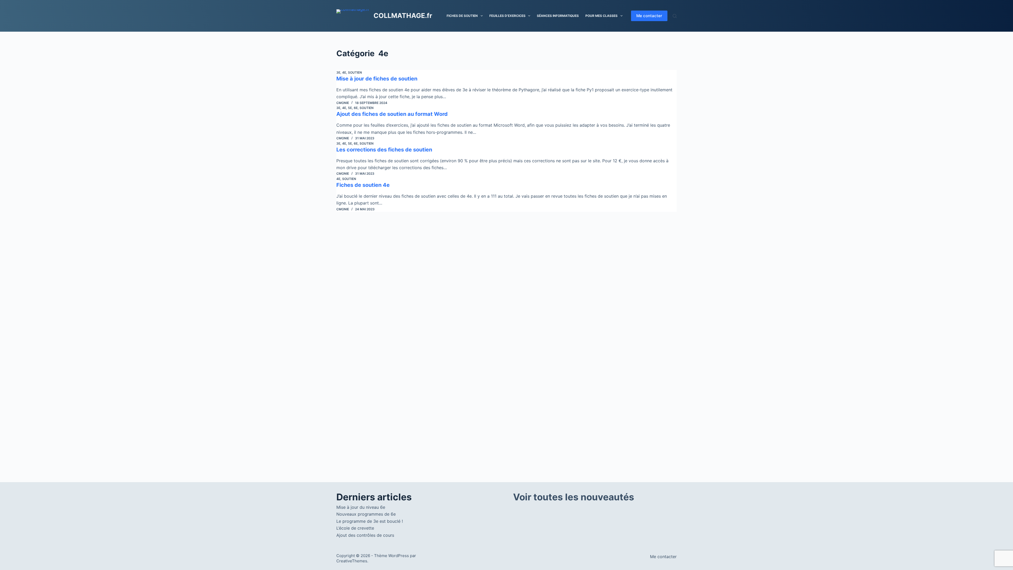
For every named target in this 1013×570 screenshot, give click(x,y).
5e (350, 108)
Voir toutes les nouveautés (573, 496)
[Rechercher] (675, 16)
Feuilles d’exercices (507, 16)
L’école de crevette (355, 528)
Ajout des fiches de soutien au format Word (392, 114)
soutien (355, 72)
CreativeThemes (351, 560)
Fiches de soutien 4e (363, 185)
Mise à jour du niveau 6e (360, 507)
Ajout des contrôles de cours (365, 535)
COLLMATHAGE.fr (403, 16)
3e (338, 72)
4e (344, 72)
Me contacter (649, 15)
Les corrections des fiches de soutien (384, 149)
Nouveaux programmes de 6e (366, 514)
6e (356, 108)
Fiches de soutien (462, 16)
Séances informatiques (558, 16)
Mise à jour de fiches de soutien (376, 78)
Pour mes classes (601, 16)
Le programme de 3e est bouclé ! (369, 521)
